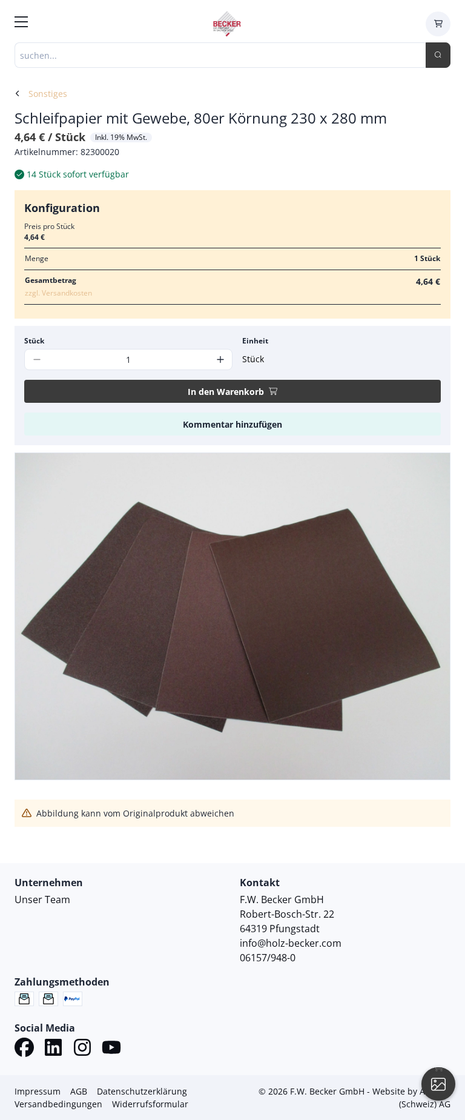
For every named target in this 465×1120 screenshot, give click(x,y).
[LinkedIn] (53, 1049)
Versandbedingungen (58, 1104)
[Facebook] (24, 1049)
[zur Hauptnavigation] (21, 23)
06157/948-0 (267, 957)
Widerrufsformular (150, 1104)
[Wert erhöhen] (220, 359)
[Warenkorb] (438, 24)
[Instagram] (82, 1049)
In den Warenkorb (226, 391)
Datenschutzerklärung (142, 1091)
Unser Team (42, 899)
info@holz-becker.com (290, 943)
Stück (34, 341)
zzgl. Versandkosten (58, 293)
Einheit (255, 341)
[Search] (438, 55)
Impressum (38, 1091)
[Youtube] (111, 1049)
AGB (78, 1091)
